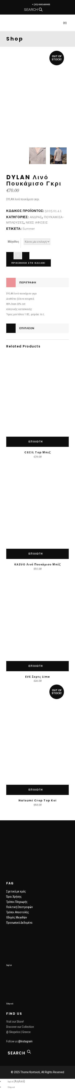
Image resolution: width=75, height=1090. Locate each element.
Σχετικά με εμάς (16, 891)
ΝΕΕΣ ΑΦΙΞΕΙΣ (37, 222)
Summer (28, 228)
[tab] (37, 282)
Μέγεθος (13, 241)
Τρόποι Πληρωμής (17, 901)
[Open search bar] (41, 9)
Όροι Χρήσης (14, 896)
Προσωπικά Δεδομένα (19, 922)
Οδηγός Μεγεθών (16, 917)
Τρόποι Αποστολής (17, 912)
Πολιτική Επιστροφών (19, 907)
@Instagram (25, 1041)
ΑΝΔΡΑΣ (36, 217)
